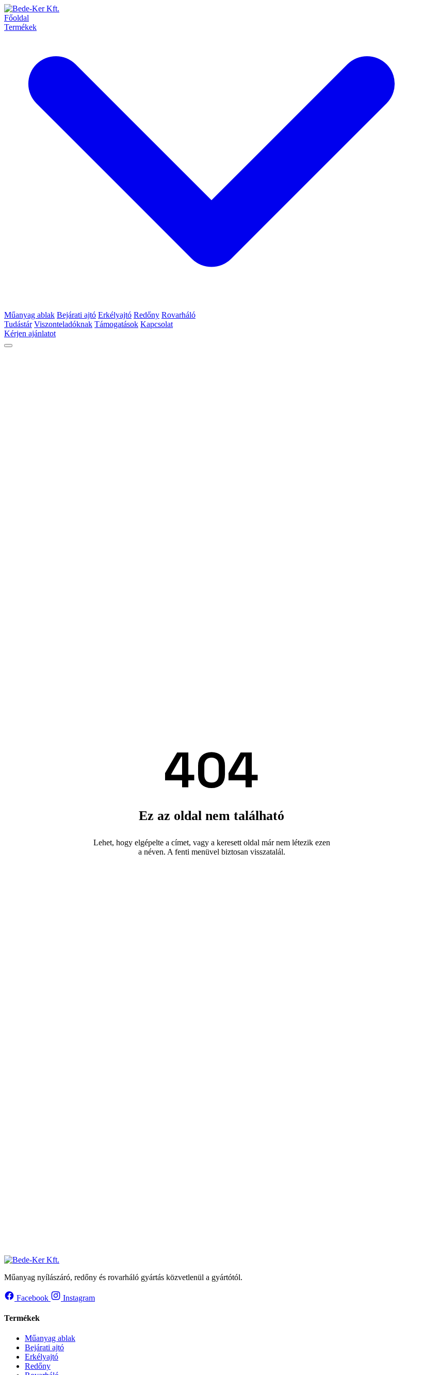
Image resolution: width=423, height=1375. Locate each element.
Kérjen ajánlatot (30, 333)
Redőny (146, 314)
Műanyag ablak (29, 314)
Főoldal (16, 17)
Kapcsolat (156, 324)
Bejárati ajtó (76, 314)
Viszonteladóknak (63, 324)
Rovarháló (178, 314)
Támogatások (116, 324)
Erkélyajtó (115, 314)
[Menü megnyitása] (8, 345)
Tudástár (18, 324)
